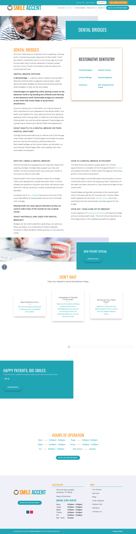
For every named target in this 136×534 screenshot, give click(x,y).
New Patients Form (30, 302)
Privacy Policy (117, 531)
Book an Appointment (117, 8)
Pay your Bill (80, 2)
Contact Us (101, 8)
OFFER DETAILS (93, 259)
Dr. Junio (118, 168)
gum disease (33, 195)
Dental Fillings (85, 78)
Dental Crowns (104, 70)
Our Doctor (61, 8)
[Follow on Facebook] (27, 512)
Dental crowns (102, 198)
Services (69, 8)
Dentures (83, 85)
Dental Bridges (85, 70)
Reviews (95, 508)
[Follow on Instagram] (31, 512)
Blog (94, 497)
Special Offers (90, 2)
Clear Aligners (98, 501)
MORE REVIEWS (12, 387)
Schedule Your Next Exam (106, 301)
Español (101, 2)
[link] (68, 293)
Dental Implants (80, 8)
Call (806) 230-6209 (118, 2)
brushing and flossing (96, 213)
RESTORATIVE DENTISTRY (97, 59)
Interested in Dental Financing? (68, 298)
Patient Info (90, 8)
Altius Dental (35, 531)
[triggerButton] (4, 267)
